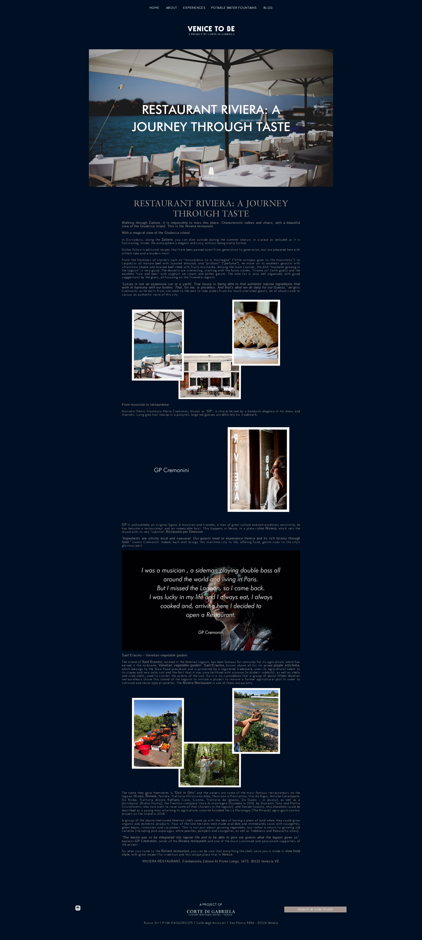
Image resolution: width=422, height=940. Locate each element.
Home (154, 8)
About (171, 8)
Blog (268, 8)
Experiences (194, 8)
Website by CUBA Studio (315, 909)
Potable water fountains (234, 8)
